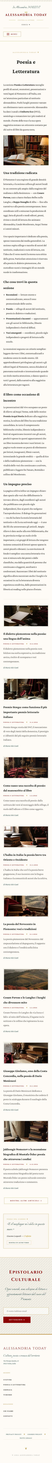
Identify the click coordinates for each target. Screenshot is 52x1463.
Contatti (8, 1416)
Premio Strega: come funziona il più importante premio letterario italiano (25, 711)
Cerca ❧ (26, 25)
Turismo (7, 1395)
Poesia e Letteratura (14, 1385)
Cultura (7, 1380)
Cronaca (7, 1390)
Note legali (26, 1438)
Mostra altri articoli (26, 1201)
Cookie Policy (35, 1434)
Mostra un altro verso (19, 1242)
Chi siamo (8, 1411)
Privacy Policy (13, 1434)
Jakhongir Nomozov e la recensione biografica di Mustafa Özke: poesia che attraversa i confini (24, 1154)
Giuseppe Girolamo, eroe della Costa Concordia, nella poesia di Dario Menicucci (25, 1075)
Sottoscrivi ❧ (17, 1320)
